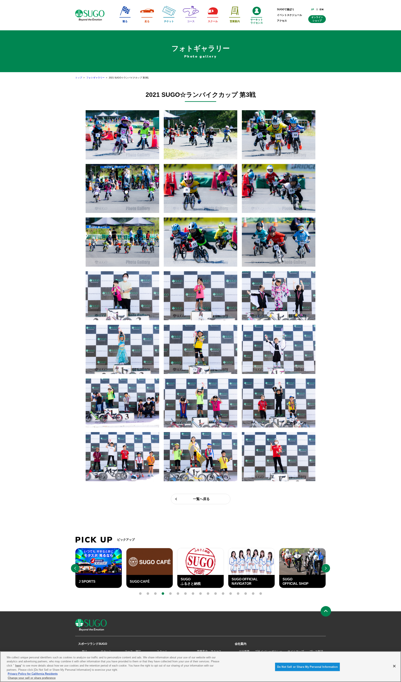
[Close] (394, 666)
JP (312, 9)
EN (322, 9)
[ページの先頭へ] (326, 611)
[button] (140, 593)
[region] (200, 666)
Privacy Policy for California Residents (33, 673)
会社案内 (240, 643)
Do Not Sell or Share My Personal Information (307, 666)
